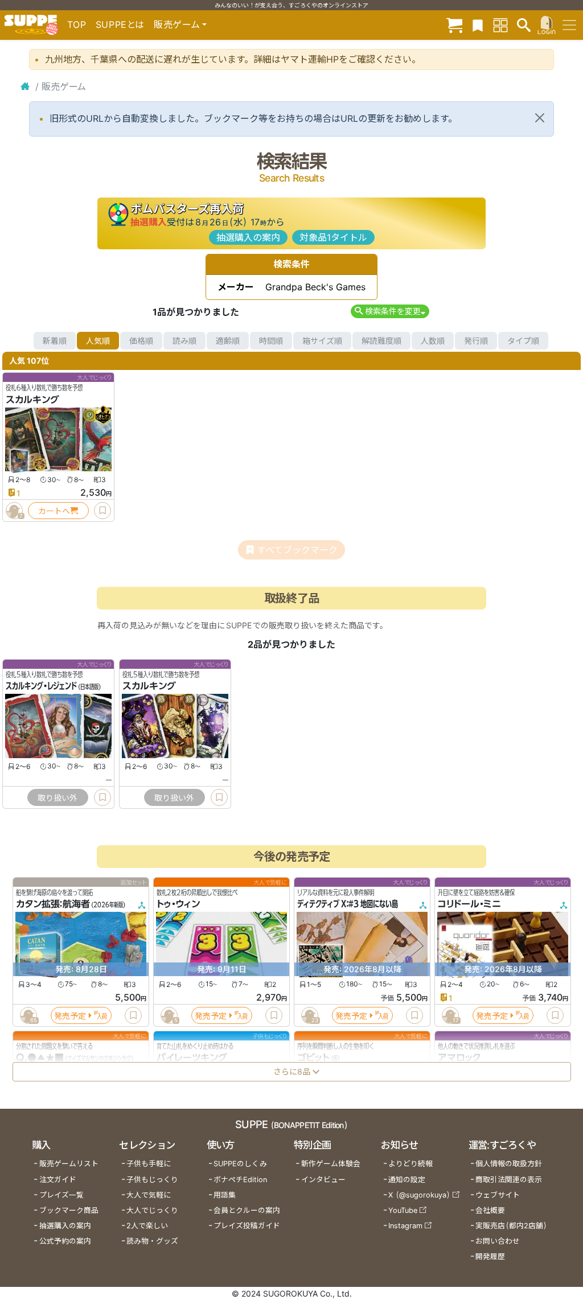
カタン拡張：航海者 (53, 904)
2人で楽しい (147, 1225)
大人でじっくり (152, 1210)
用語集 (225, 1195)
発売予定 (70, 1016)
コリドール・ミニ (469, 904)
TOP (77, 24)
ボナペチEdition (240, 1179)
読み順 (184, 340)
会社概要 (490, 1210)
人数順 (433, 340)
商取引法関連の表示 (508, 1179)
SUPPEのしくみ (240, 1163)
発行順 (476, 340)
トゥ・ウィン (178, 904)
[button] (390, 311)
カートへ (54, 511)
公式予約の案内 (65, 1241)
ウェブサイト (497, 1195)
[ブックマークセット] (477, 24)
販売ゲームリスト (68, 1163)
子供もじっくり (152, 1179)
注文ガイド (57, 1179)
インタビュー (323, 1179)
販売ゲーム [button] (177, 24)
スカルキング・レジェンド (41, 686)
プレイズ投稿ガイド (247, 1225)
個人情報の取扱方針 (508, 1163)
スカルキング (32, 399)
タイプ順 (523, 340)
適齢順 (228, 340)
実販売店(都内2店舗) (511, 1225)
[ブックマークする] (102, 510)
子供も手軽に (148, 1163)
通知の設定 (406, 1179)
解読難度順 (381, 340)
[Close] (539, 118)
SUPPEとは (120, 24)
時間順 (271, 340)
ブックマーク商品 (68, 1210)
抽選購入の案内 (248, 237)
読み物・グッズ (152, 1241)
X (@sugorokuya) (419, 1195)
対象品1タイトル (333, 237)
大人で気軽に (148, 1195)
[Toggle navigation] (569, 25)
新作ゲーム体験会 (330, 1163)
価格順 (141, 340)
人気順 (98, 340)
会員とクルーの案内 (247, 1210)
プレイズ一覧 (61, 1195)
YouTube (402, 1210)
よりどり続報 (410, 1163)
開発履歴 (490, 1256)
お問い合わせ (497, 1241)
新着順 (55, 340)
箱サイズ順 (322, 340)
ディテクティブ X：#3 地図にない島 (347, 904)
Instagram (405, 1225)
